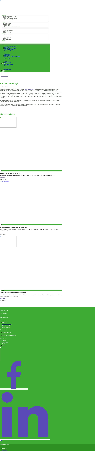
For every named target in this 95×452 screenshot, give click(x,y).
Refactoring (6, 17)
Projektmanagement (29, 89)
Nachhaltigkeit (7, 32)
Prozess (3, 22)
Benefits (6, 38)
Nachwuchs (7, 36)
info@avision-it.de (6, 317)
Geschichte (6, 31)
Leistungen (4, 15)
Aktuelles (3, 40)
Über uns (3, 27)
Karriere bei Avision (8, 34)
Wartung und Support (9, 21)
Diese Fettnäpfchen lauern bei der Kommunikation (13, 292)
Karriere (3, 33)
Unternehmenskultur (8, 30)
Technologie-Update (8, 19)
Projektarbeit (7, 25)
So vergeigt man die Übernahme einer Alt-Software (13, 227)
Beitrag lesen (2, 177)
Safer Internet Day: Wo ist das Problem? (10, 173)
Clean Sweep (7, 24)
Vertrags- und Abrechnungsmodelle (12, 26)
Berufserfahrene (7, 37)
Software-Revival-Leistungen (10, 16)
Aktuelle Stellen (7, 39)
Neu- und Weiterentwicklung (10, 18)
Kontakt (3, 41)
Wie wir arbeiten (7, 23)
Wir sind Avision (7, 29)
